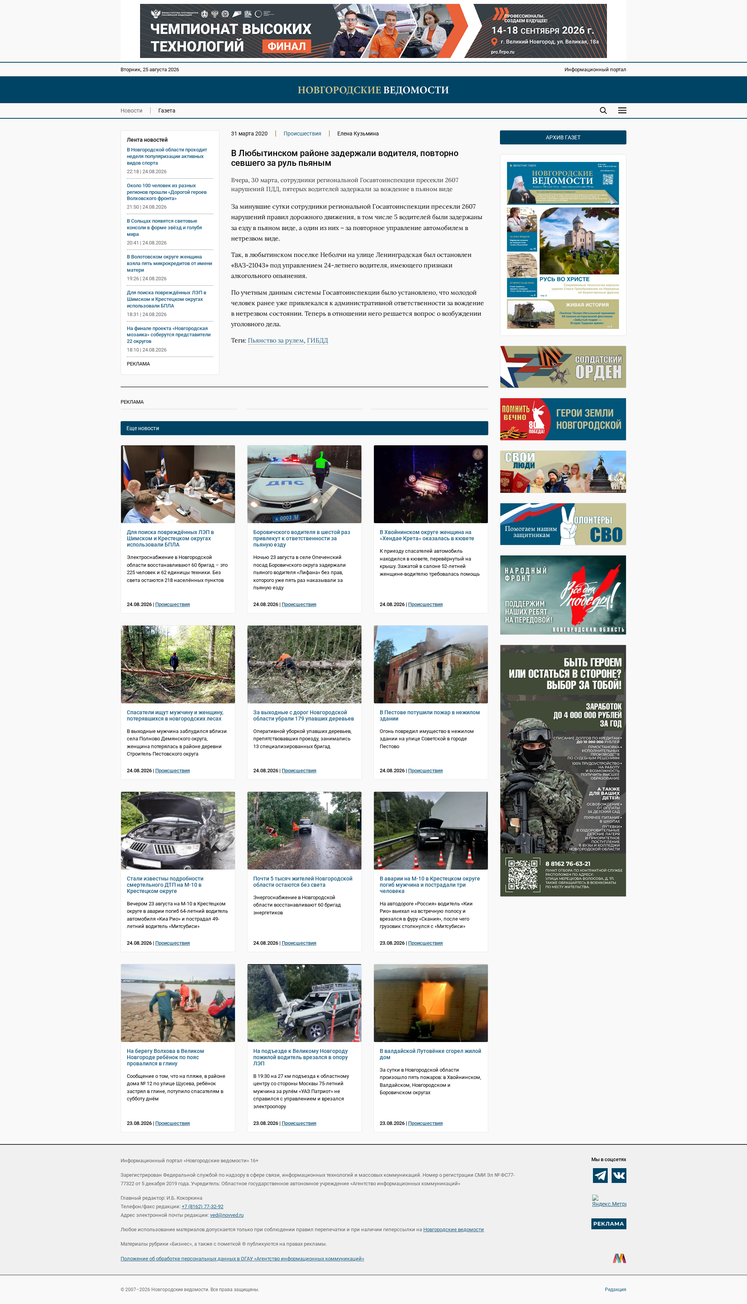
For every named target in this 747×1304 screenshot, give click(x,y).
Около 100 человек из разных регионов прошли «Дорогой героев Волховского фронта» (167, 192)
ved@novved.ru (227, 1215)
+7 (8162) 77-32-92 (202, 1206)
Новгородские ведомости (453, 1229)
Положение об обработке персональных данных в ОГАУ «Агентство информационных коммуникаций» (242, 1259)
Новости (131, 110)
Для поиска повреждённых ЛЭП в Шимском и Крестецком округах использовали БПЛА (166, 299)
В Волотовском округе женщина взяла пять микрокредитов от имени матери (169, 263)
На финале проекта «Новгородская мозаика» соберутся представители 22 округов (168, 334)
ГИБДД (317, 340)
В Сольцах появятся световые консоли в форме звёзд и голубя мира (164, 227)
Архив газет (563, 137)
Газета (166, 110)
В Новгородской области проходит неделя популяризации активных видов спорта (167, 156)
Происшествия (302, 133)
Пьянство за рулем (276, 340)
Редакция (615, 1289)
